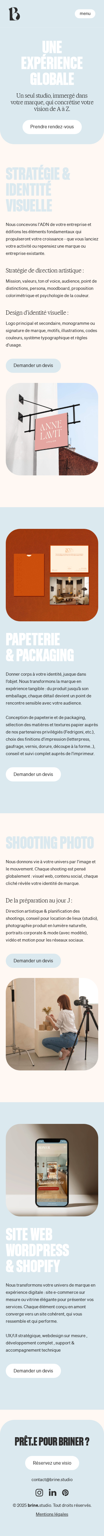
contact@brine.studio (52, 1479)
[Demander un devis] (33, 365)
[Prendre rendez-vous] (52, 127)
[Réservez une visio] (52, 1463)
